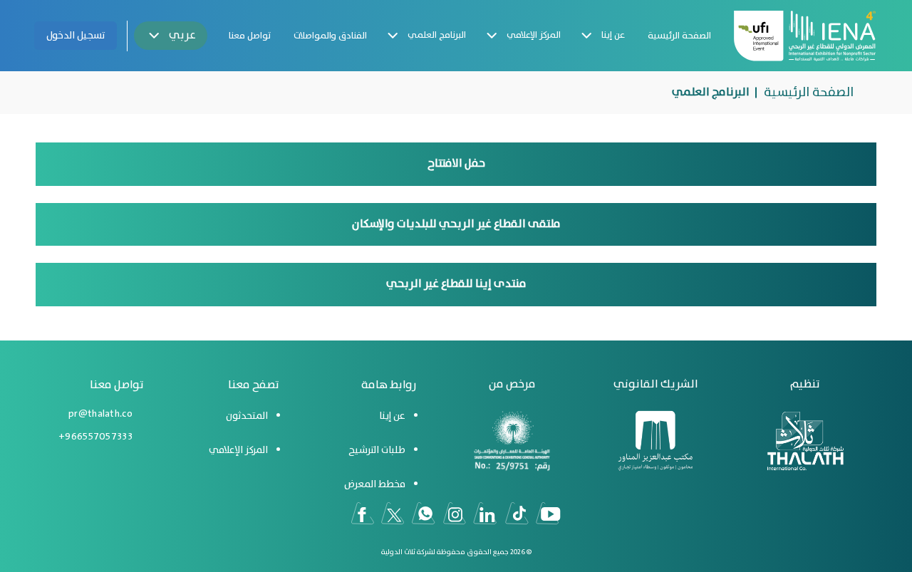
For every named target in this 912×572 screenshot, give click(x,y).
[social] (548, 513)
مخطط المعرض (374, 484)
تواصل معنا (250, 35)
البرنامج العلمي (437, 35)
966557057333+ (95, 436)
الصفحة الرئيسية (679, 35)
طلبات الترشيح (376, 450)
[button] (170, 35)
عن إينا (613, 35)
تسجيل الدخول (75, 35)
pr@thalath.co (100, 414)
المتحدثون (247, 416)
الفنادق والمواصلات (330, 35)
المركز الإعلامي (534, 35)
